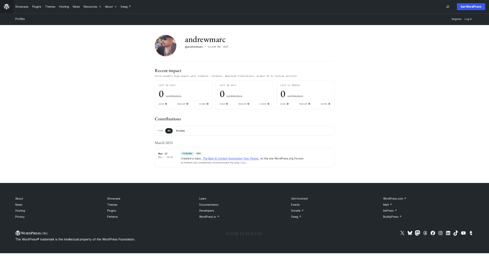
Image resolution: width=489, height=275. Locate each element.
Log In (468, 19)
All (169, 130)
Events (295, 204)
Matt (387, 204)
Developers (206, 210)
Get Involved (299, 198)
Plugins (111, 210)
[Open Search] (447, 6)
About (19, 198)
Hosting (20, 210)
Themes (112, 204)
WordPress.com (394, 198)
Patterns (112, 216)
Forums (180, 130)
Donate (297, 210)
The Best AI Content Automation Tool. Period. (230, 158)
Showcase (113, 198)
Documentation (209, 204)
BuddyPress (392, 216)
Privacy (20, 216)
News (18, 204)
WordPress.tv (209, 216)
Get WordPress (471, 6)
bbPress (390, 210)
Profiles (20, 18)
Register (457, 19)
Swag (296, 216)
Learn (202, 198)
